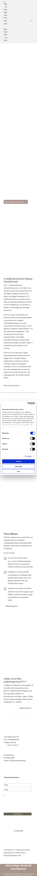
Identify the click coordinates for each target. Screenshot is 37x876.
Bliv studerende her (11, 385)
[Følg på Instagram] (8, 771)
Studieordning (9, 755)
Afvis (18, 471)
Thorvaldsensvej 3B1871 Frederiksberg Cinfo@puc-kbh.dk (12, 739)
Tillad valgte (18, 466)
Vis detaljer (28, 456)
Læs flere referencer (12, 516)
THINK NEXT (20, 853)
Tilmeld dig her (11, 606)
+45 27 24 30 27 (13, 745)
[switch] (32, 438)
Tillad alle (18, 461)
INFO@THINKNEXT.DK (12, 855)
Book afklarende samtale (14, 202)
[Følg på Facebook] (5, 771)
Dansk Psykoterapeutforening (15, 760)
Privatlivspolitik (9, 758)
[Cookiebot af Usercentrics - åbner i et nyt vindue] (27, 403)
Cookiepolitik (18, 831)
